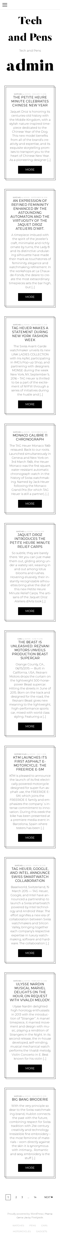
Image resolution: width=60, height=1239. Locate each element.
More (30, 169)
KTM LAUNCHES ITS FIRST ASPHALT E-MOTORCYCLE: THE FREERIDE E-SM (30, 763)
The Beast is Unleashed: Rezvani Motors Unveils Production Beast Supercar (30, 650)
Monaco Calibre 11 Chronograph (30, 437)
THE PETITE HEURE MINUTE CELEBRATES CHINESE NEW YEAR (30, 101)
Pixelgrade (37, 1217)
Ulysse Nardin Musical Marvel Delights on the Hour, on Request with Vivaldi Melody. (30, 992)
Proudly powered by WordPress (25, 1213)
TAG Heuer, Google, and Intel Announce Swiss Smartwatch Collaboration (30, 875)
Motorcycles (20, 754)
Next (47, 1197)
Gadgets (41, 1231)
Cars (20, 639)
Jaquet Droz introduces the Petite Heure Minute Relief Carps (30, 541)
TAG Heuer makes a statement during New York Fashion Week (30, 334)
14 (36, 1198)
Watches (18, 94)
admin (28, 94)
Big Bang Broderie (30, 1100)
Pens (32, 1225)
